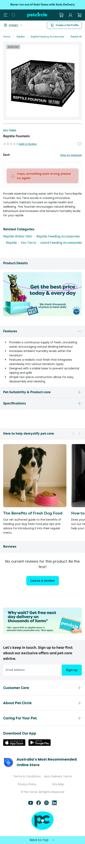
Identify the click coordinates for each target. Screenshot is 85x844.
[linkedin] (54, 804)
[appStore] (14, 744)
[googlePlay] (39, 744)
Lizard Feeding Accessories (61, 242)
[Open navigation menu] (5, 15)
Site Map (58, 784)
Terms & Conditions (27, 776)
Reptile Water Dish (17, 236)
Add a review (28, 144)
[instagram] (46, 804)
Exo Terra (9, 130)
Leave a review (42, 581)
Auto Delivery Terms (58, 776)
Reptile (21, 36)
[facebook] (38, 804)
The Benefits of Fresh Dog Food (32, 513)
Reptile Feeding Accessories (47, 36)
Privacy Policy (27, 784)
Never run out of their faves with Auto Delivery (42, 5)
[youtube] (30, 804)
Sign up (72, 670)
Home (6, 36)
